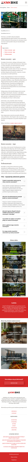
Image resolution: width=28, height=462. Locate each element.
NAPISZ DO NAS (14, 383)
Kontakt (14, 413)
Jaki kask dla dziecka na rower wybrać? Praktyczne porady (14, 437)
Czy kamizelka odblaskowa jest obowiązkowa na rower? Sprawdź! (14, 248)
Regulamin (14, 460)
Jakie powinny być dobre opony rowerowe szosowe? (14, 444)
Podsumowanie (8, 54)
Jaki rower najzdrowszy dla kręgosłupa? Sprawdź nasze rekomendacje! (14, 289)
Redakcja (14, 411)
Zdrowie (14, 430)
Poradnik (14, 422)
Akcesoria (14, 420)
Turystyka (14, 428)
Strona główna (3, 7)
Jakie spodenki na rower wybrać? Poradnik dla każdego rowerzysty (14, 440)
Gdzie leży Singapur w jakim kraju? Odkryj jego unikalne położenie (14, 358)
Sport (14, 426)
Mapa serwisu (14, 457)
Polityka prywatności (14, 454)
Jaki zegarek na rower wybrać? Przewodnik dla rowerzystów (14, 262)
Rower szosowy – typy (10, 52)
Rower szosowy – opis (10, 50)
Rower (8, 7)
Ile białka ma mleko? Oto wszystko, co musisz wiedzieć (14, 333)
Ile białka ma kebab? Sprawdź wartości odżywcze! (14, 447)
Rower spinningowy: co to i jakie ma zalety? (14, 276)
